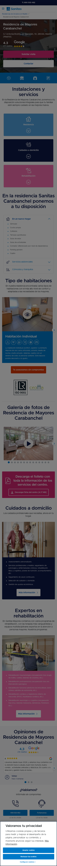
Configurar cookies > (28, 862)
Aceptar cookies (28, 850)
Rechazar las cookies (28, 856)
